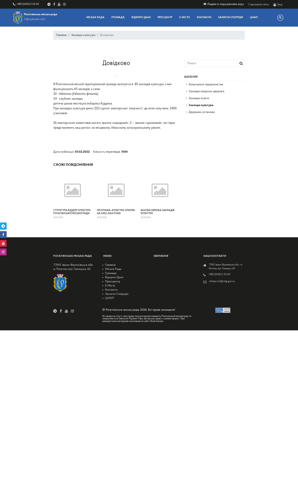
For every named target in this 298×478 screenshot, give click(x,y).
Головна (61, 35)
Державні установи (202, 112)
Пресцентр (164, 17)
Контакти (204, 17)
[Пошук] (280, 18)
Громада (118, 17)
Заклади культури (83, 35)
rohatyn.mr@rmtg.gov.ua (222, 281)
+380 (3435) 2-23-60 (27, 4)
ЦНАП (254, 17)
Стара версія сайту (258, 4)
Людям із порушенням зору (225, 4)
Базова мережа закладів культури (158, 212)
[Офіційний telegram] (49, 4)
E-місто (184, 17)
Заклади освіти (199, 98)
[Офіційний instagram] (64, 4)
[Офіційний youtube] (59, 4)
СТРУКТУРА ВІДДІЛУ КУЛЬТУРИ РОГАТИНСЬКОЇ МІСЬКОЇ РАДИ (71, 212)
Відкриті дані (141, 17)
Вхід (280, 4)
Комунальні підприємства (206, 84)
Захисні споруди (230, 17)
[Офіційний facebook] (54, 4)
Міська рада (95, 17)
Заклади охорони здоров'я (206, 91)
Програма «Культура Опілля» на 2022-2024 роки (116, 212)
